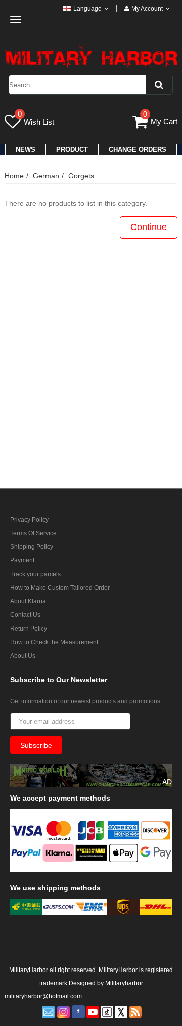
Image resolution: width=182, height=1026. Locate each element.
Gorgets (81, 176)
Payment (22, 560)
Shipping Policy (31, 546)
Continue (148, 227)
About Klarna (28, 601)
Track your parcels (35, 574)
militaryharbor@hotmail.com (43, 996)
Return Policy (28, 628)
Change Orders (137, 149)
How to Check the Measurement (54, 642)
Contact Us (25, 614)
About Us (22, 655)
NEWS (25, 149)
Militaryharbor (124, 983)
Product (72, 149)
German (46, 176)
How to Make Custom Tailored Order (60, 587)
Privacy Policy (29, 519)
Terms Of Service (33, 533)
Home (14, 176)
